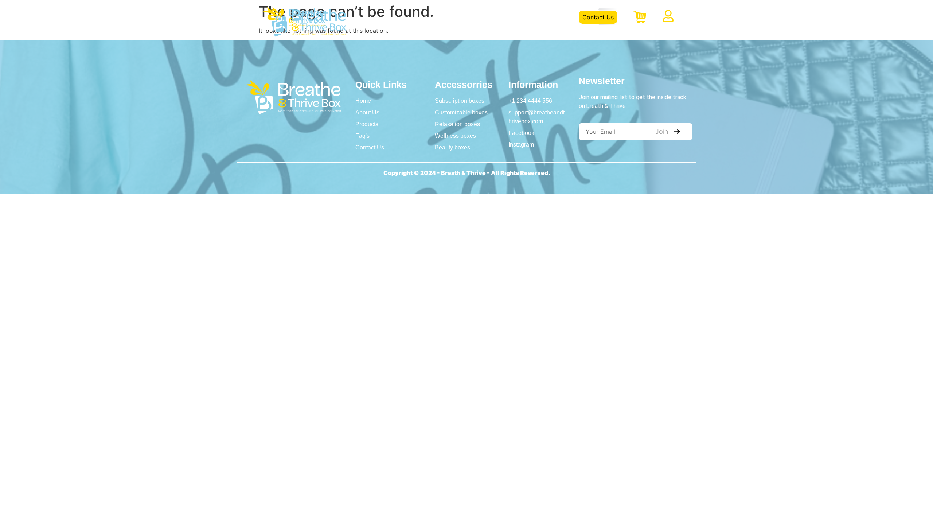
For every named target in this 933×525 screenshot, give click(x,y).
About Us (455, 17)
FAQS (526, 17)
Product (493, 17)
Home (419, 17)
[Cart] (640, 17)
